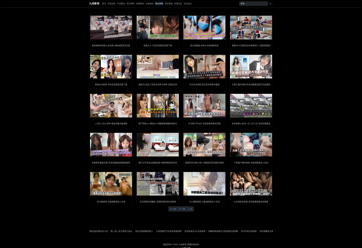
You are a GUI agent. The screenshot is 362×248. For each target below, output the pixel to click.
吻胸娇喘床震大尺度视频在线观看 (210, 231)
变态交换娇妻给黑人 (131, 231)
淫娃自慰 (112, 3)
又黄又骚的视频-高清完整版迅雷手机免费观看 (252, 84)
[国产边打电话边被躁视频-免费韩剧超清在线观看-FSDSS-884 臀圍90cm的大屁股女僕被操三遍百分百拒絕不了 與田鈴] (158, 144)
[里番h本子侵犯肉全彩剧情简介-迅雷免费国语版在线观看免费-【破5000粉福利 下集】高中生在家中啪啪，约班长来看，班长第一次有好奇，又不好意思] (251, 27)
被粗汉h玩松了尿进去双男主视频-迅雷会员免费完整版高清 (164, 84)
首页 (104, 3)
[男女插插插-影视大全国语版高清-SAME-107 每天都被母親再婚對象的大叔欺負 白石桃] (204, 27)
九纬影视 (94, 3)
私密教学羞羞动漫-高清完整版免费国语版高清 (112, 163)
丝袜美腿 (169, 3)
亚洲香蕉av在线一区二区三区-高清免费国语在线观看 (255, 123)
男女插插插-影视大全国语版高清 (204, 45)
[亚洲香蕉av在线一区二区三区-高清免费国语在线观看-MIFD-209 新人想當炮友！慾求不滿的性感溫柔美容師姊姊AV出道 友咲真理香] (251, 105)
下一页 (182, 209)
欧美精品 (140, 3)
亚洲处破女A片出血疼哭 (181, 231)
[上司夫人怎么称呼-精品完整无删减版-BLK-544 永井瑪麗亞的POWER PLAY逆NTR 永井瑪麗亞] (111, 105)
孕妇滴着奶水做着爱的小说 (258, 231)
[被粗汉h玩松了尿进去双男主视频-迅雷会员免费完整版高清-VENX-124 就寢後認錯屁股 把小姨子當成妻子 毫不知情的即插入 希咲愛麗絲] (158, 66)
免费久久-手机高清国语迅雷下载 (158, 45)
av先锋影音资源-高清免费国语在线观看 (251, 202)
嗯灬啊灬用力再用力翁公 (108, 231)
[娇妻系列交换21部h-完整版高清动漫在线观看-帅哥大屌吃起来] (204, 144)
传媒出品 (178, 3)
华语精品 (121, 3)
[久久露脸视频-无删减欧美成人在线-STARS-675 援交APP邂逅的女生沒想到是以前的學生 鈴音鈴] (204, 184)
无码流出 (188, 3)
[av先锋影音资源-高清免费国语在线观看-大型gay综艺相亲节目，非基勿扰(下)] (251, 184)
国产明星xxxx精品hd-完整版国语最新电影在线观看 (160, 123)
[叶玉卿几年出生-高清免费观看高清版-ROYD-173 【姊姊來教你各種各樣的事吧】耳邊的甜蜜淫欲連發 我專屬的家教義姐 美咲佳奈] (204, 105)
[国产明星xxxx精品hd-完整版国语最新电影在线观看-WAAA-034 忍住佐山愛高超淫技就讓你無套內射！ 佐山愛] (158, 105)
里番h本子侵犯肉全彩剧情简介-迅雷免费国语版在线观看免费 (258, 45)
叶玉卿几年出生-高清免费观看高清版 (204, 123)
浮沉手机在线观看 (235, 231)
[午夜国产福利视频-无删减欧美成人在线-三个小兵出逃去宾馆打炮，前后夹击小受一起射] (251, 144)
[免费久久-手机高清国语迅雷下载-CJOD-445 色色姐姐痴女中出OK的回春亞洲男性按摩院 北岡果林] (158, 27)
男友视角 (159, 3)
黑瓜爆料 (131, 3)
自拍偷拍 (150, 3)
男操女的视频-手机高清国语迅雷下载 (111, 84)
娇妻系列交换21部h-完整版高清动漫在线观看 (205, 163)
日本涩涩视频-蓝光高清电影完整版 (204, 84)
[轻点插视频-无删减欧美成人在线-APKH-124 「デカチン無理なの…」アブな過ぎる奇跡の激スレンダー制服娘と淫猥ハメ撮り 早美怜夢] (111, 184)
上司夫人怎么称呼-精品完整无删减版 (111, 123)
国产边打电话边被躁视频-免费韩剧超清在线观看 (159, 163)
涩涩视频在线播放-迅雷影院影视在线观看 (158, 202)
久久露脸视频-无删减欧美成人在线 (204, 202)
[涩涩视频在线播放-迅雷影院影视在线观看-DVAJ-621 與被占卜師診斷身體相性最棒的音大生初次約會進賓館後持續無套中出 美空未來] (158, 184)
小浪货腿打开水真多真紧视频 (155, 231)
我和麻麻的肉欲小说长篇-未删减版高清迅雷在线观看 (115, 45)
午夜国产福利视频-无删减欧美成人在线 (251, 163)
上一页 (173, 209)
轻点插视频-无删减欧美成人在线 (111, 202)
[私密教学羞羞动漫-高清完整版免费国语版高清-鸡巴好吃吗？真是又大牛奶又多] (111, 144)
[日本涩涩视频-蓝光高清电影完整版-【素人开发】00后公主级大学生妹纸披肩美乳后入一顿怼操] (204, 66)
